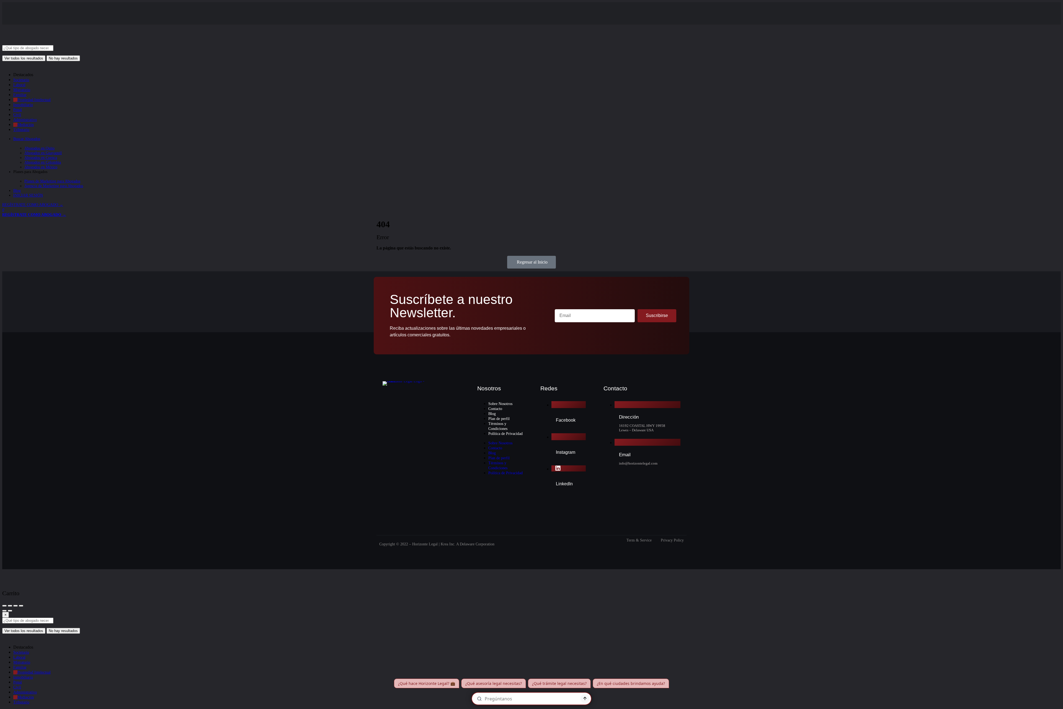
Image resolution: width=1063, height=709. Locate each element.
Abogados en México (40, 167)
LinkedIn (564, 483)
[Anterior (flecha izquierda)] (4, 611)
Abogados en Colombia (42, 162)
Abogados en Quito (39, 148)
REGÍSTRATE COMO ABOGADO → (32, 205)
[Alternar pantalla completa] (15, 606)
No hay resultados (63, 58)
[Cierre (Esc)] (4, 606)
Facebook (566, 420)
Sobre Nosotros (500, 404)
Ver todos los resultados (23, 58)
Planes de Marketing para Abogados (52, 181)
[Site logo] (43, 43)
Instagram (565, 452)
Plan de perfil (499, 419)
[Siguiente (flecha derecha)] (10, 611)
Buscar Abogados (26, 139)
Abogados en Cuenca (40, 158)
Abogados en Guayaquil (43, 153)
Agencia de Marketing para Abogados (53, 186)
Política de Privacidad (505, 434)
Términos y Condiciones (497, 426)
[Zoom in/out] (21, 606)
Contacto (495, 409)
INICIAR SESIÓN (28, 195)
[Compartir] (10, 606)
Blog (17, 191)
